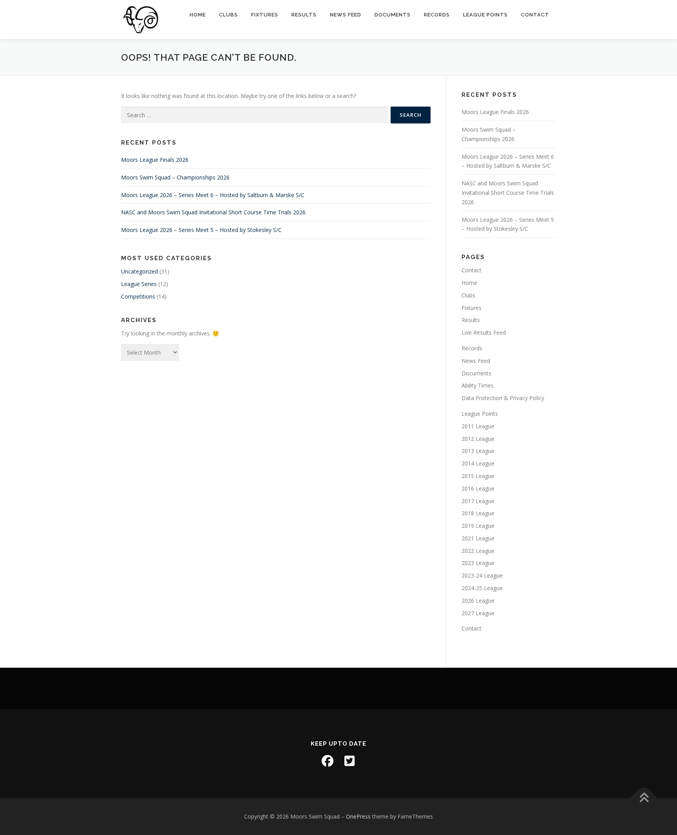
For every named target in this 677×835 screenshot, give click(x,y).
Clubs (228, 15)
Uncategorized (139, 271)
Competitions (138, 296)
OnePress (358, 816)
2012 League (478, 438)
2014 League (478, 463)
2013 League (478, 451)
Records (437, 15)
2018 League (478, 513)
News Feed (345, 15)
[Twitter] (349, 761)
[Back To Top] (644, 798)
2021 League (478, 538)
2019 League (478, 525)
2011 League (478, 426)
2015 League (478, 476)
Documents (393, 15)
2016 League (478, 488)
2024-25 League (482, 588)
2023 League (478, 563)
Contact (535, 15)
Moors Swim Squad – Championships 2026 (175, 177)
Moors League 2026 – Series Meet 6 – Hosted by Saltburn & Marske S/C (212, 195)
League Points (485, 15)
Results (304, 15)
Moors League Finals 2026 (154, 159)
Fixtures (264, 15)
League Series (139, 284)
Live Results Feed (484, 332)
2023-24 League (482, 575)
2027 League (478, 613)
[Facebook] (327, 761)
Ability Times (478, 385)
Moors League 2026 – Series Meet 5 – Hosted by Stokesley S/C (201, 230)
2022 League (478, 550)
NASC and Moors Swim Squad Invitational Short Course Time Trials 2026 (213, 212)
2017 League (478, 501)
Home (198, 15)
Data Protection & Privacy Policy (503, 398)
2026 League (478, 600)
